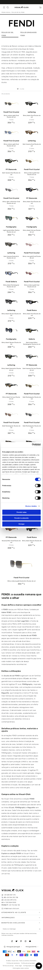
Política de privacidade (28, 963)
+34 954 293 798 (11, 897)
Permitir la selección (21, 518)
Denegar (21, 524)
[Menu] (4, 7)
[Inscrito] (40, 929)
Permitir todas (21, 512)
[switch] (38, 485)
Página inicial (6, 12)
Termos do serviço (8, 965)
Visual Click (15, 960)
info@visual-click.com (11, 908)
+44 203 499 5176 (9, 900)
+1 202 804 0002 (9, 902)
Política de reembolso (13, 963)
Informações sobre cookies (21, 968)
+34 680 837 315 (10, 895)
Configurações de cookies (31, 965)
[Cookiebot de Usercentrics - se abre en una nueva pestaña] (32, 444)
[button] (7, 7)
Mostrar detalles (31, 506)
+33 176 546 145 (11, 905)
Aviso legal (18, 965)
